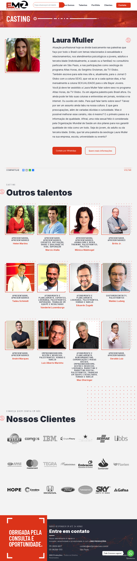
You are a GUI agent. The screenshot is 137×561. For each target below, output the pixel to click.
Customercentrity (116, 295)
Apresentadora (20, 238)
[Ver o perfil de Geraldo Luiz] (117, 335)
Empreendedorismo (52, 353)
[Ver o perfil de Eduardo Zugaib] (85, 277)
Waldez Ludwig (117, 301)
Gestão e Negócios (52, 355)
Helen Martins (20, 243)
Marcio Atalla (52, 250)
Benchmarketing (84, 357)
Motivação (58, 242)
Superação (55, 246)
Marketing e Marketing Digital (85, 369)
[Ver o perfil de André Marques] (20, 335)
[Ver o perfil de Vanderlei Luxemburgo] (52, 277)
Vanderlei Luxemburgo (52, 307)
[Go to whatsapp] (130, 553)
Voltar (127, 170)
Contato (122, 5)
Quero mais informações (100, 151)
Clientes (108, 5)
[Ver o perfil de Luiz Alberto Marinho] (52, 335)
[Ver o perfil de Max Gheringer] (85, 335)
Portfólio (96, 5)
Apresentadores (20, 240)
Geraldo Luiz (116, 358)
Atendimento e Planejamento (49, 296)
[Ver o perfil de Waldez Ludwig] (117, 277)
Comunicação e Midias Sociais (84, 360)
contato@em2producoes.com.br (94, 546)
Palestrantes (89, 244)
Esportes (46, 242)
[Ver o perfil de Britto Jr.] (117, 219)
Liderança (43, 300)
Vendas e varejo (85, 302)
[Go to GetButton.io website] (130, 558)
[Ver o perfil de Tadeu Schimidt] (20, 277)
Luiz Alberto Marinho (52, 363)
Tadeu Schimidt (20, 301)
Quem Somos (67, 5)
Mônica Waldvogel (84, 250)
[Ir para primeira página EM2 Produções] (17, 5)
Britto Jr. (116, 243)
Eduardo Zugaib (84, 305)
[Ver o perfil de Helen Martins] (20, 219)
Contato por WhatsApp (66, 151)
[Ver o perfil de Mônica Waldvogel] (85, 219)
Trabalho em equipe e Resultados (53, 303)
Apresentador (52, 238)
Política (84, 246)
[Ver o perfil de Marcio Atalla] (52, 219)
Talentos (83, 5)
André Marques (20, 358)
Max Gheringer (84, 380)
